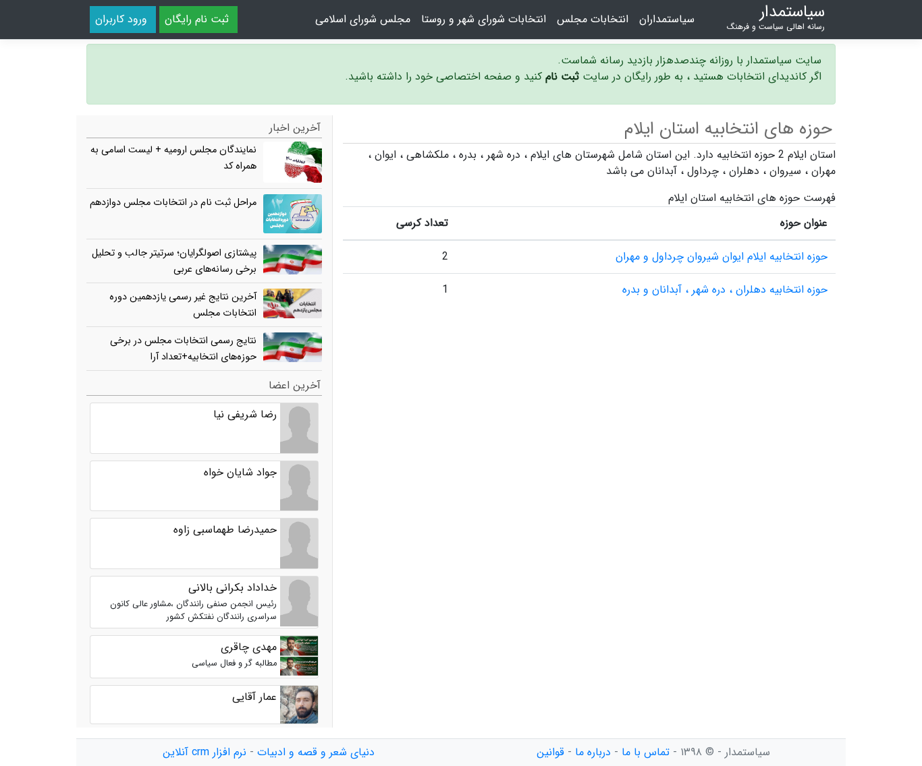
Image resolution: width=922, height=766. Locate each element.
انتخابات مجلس (592, 19)
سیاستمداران (667, 19)
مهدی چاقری (249, 647)
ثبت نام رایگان (197, 19)
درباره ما (593, 752)
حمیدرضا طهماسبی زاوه (225, 529)
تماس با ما (646, 752)
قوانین (550, 752)
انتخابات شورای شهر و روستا (483, 19)
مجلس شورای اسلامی (362, 19)
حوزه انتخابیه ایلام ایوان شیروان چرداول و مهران (722, 256)
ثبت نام (562, 76)
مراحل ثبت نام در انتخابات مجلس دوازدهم (173, 202)
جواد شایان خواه (240, 472)
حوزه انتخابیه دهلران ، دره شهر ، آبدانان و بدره (725, 289)
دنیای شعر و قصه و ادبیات (316, 752)
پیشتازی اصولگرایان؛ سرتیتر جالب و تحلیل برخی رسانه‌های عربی (174, 261)
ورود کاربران (121, 19)
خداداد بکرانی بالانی (232, 587)
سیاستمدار (776, 17)
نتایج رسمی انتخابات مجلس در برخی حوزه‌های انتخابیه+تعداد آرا (183, 349)
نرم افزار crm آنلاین (204, 752)
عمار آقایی (254, 696)
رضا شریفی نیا (245, 414)
